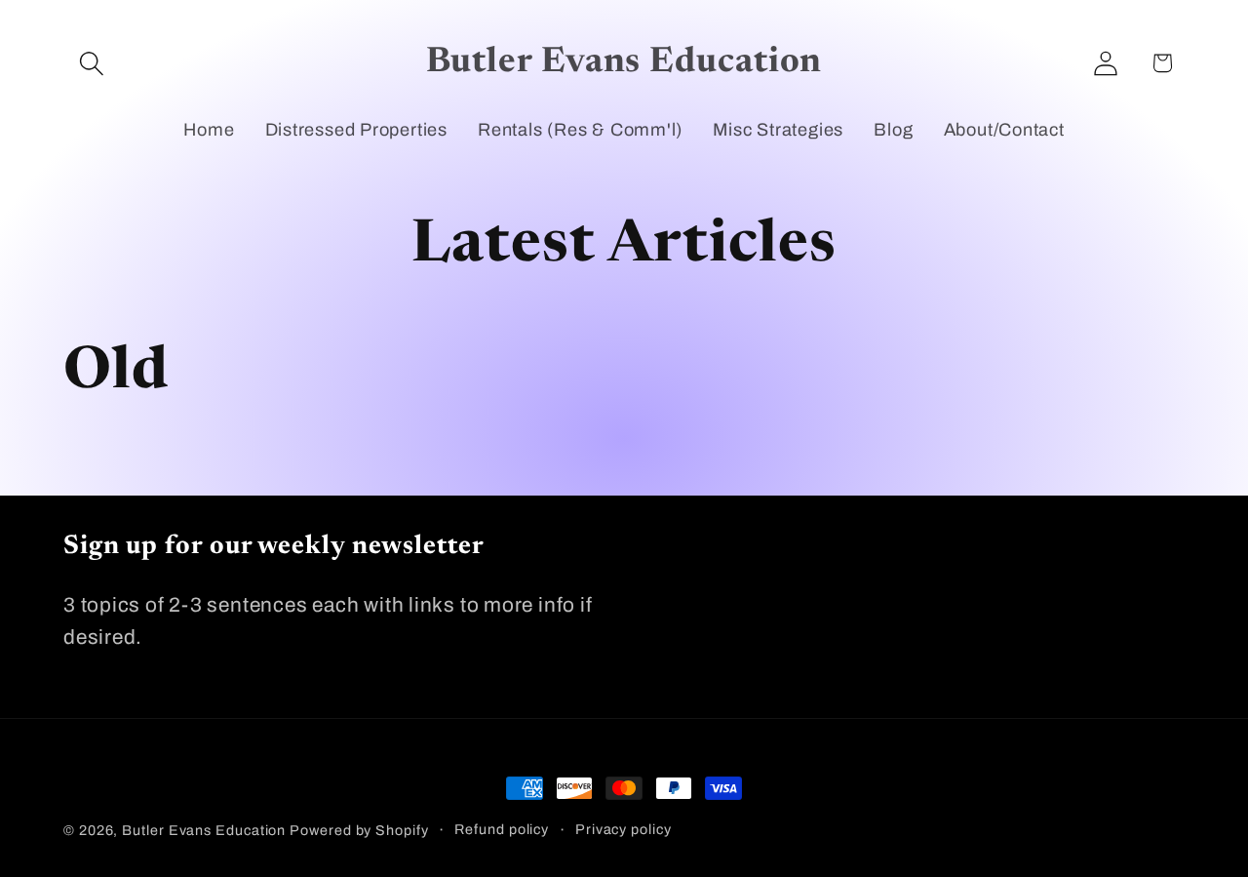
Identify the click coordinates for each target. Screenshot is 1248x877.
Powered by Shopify (359, 830)
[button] (91, 63)
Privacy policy (623, 829)
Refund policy (501, 829)
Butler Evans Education (204, 830)
